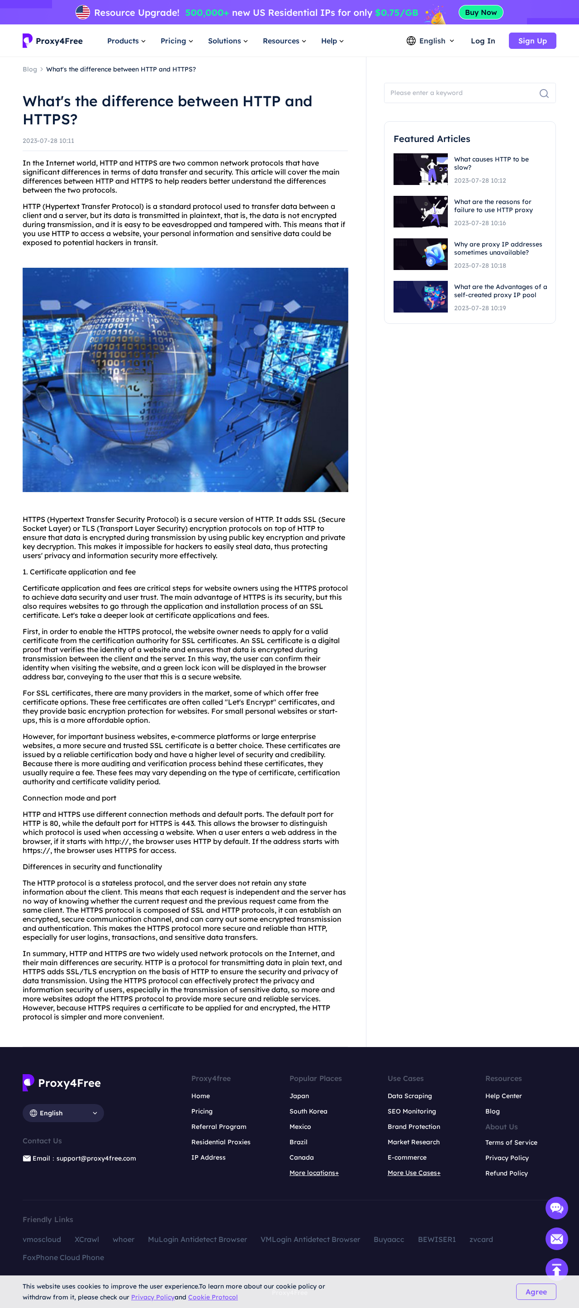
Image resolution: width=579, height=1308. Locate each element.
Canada (302, 1157)
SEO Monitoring (412, 1111)
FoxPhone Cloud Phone (63, 1257)
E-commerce (407, 1157)
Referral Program (219, 1127)
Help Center (503, 1096)
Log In (483, 40)
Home (200, 1096)
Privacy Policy (153, 1297)
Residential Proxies (221, 1142)
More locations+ (314, 1173)
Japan (299, 1096)
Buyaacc (389, 1239)
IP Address (208, 1157)
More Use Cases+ (414, 1173)
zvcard (481, 1239)
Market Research (414, 1142)
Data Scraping (410, 1096)
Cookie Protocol (213, 1297)
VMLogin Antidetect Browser (310, 1239)
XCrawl (87, 1239)
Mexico (300, 1127)
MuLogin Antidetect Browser (197, 1239)
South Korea (308, 1111)
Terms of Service (511, 1142)
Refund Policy (506, 1173)
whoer (123, 1239)
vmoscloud (42, 1239)
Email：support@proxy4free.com (84, 1158)
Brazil (299, 1142)
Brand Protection (414, 1127)
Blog (492, 1111)
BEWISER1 (437, 1239)
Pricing (202, 1111)
